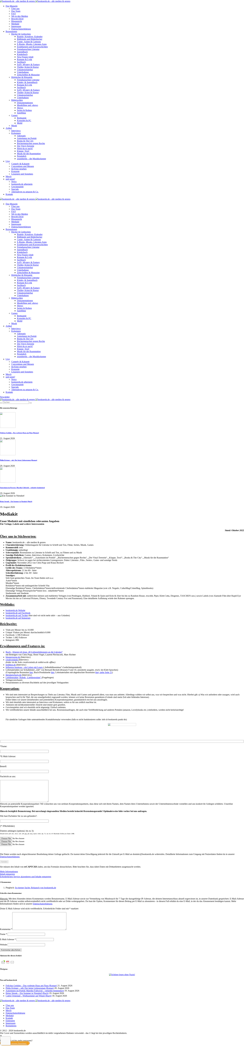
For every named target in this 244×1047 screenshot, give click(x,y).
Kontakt (9, 194)
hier (31, 672)
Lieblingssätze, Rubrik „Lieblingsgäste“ (24, 677)
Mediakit (15, 24)
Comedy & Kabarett (20, 164)
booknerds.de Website (15, 610)
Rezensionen (11, 31)
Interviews (16, 130)
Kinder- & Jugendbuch (27, 82)
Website (3, 944)
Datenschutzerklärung (21, 29)
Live (8, 161)
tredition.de (11, 665)
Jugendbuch (22, 52)
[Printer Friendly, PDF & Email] (8, 963)
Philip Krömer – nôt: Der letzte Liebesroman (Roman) (18, 460)
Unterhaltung (23, 72)
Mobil (19, 123)
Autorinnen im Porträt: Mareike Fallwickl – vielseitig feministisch (22, 487)
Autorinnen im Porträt (26, 138)
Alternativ (21, 136)
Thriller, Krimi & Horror (28, 67)
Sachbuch (21, 62)
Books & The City (25, 141)
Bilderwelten (17, 100)
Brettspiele (21, 118)
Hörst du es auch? (25, 148)
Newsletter (5, 397)
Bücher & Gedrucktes (21, 34)
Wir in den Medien (19, 16)
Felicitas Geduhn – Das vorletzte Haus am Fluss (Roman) (19, 433)
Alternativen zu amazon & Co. (25, 192)
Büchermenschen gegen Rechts (31, 143)
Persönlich (21, 156)
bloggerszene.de (13, 657)
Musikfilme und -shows (27, 105)
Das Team (15, 11)
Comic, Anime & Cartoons (29, 41)
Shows (20, 108)
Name (3, 934)
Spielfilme (21, 113)
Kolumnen (16, 133)
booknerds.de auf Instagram (18, 618)
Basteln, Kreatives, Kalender (30, 36)
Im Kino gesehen (19, 169)
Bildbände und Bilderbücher (29, 39)
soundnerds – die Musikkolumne (31, 158)
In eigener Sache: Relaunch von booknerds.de (35, 887)
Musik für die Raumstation (29, 153)
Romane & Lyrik (24, 59)
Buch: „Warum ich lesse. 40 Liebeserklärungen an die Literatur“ (34, 652)
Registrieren (11, 1026)
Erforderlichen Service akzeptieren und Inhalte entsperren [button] (25, 876)
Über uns (15, 8)
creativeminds (12, 659)
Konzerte (15, 171)
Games (14, 115)
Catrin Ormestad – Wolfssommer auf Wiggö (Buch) (29, 996)
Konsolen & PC (24, 120)
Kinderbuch (22, 54)
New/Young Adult (25, 57)
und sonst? (10, 179)
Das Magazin (12, 6)
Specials (15, 189)
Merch (8, 176)
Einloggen (10, 1020)
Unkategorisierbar (25, 69)
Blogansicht (16, 21)
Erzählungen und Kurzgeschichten (32, 47)
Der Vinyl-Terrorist (25, 146)
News (14, 181)
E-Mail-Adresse (8, 939)
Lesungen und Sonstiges (22, 174)
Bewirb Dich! (17, 19)
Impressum (16, 26)
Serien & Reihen (24, 110)
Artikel (9, 128)
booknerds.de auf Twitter (17, 615)
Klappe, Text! (23, 151)
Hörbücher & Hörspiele (21, 77)
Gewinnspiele (17, 186)
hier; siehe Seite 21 (103, 672)
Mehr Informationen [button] (9, 871)
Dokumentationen (25, 102)
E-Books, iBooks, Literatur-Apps (32, 44)
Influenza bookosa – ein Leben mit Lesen (24, 667)
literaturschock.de (14, 675)
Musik (14, 125)
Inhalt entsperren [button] (7, 874)
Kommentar (6, 929)
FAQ (13, 13)
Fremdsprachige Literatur (28, 49)
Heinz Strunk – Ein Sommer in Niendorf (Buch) (16, 501)
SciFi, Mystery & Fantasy (28, 64)
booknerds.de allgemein (21, 184)
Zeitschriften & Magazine (28, 74)
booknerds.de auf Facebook (18, 613)
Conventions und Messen (22, 166)
